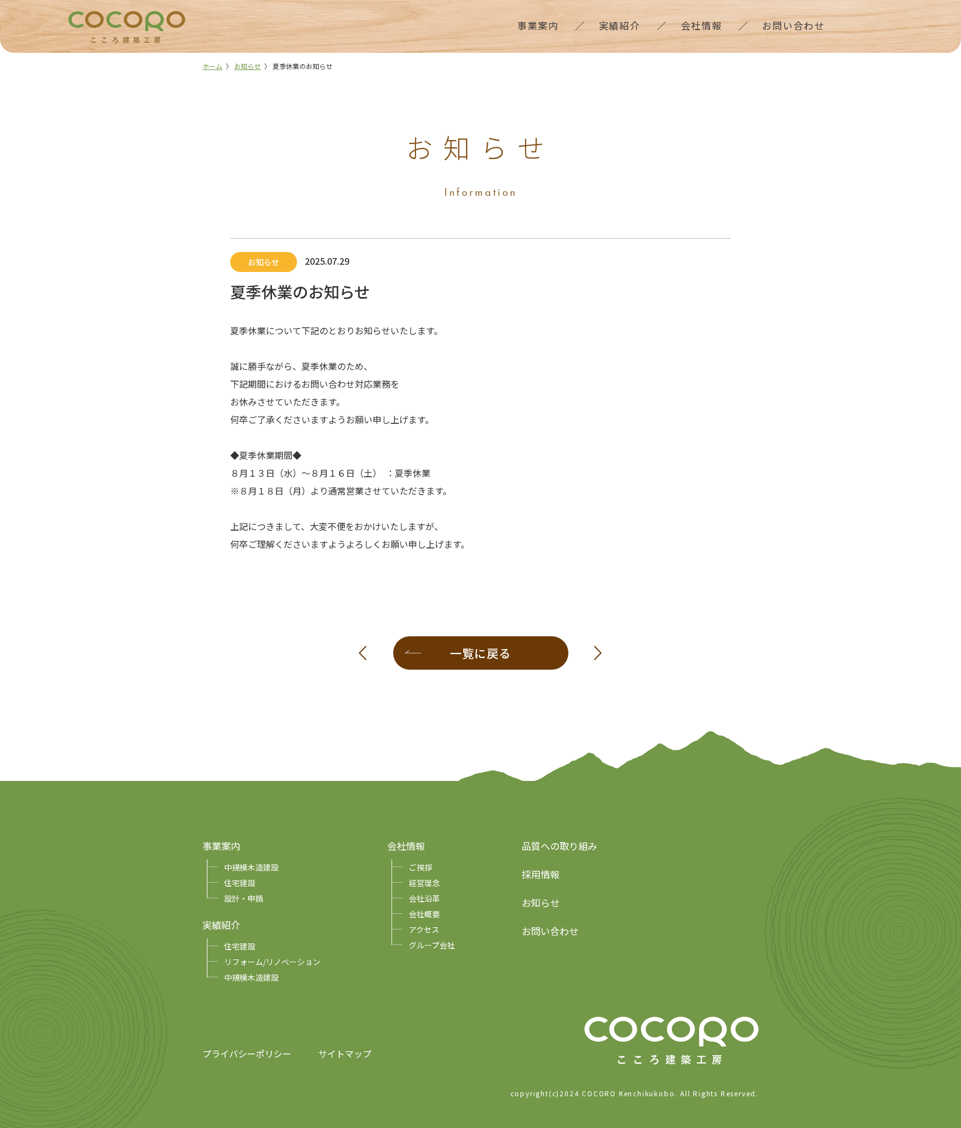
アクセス (424, 929)
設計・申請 (243, 898)
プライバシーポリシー (246, 1053)
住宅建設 (239, 882)
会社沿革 (424, 898)
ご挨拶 (420, 867)
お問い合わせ (550, 931)
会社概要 (424, 913)
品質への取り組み (559, 846)
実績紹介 (221, 925)
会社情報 (406, 846)
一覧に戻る (480, 653)
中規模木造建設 (251, 867)
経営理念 (424, 882)
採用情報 (540, 874)
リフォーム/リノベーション (272, 961)
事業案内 (221, 846)
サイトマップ (344, 1053)
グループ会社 (432, 945)
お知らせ (247, 66)
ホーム (212, 66)
